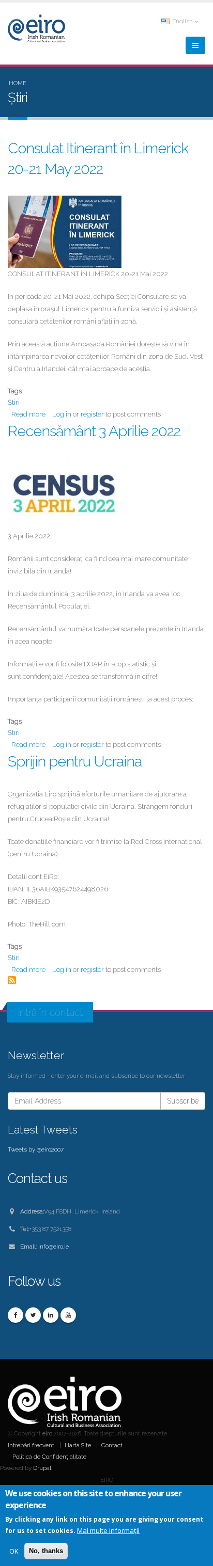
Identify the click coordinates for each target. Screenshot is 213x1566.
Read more (28, 414)
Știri (14, 402)
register (92, 414)
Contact (112, 1445)
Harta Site (78, 1445)
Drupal (42, 1468)
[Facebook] (15, 1315)
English (182, 21)
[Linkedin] (50, 1315)
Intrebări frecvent (31, 1445)
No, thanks (46, 1551)
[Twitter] (33, 1315)
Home (17, 83)
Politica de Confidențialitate (49, 1456)
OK (14, 1551)
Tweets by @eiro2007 (36, 1149)
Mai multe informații (108, 1530)
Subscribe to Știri (12, 980)
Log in (61, 414)
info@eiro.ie (53, 1246)
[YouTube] (68, 1315)
